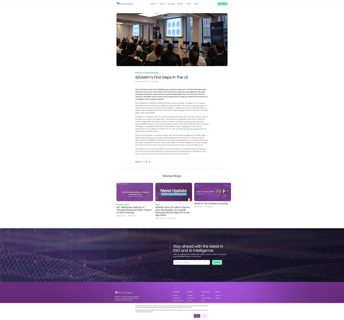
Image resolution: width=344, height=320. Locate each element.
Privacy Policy (188, 307)
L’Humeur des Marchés (191, 129)
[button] (154, 4)
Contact (196, 4)
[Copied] (144, 162)
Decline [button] (204, 316)
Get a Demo (222, 4)
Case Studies (171, 4)
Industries (162, 4)
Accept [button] (197, 316)
